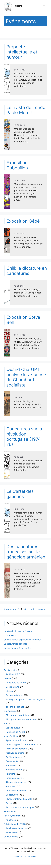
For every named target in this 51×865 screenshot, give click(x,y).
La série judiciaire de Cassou (18, 631)
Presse (9, 803)
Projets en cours (14, 778)
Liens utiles (9, 786)
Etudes (9, 691)
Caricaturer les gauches (15, 644)
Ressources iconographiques (20, 807)
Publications (12, 832)
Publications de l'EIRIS (15, 824)
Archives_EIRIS (13, 674)
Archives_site (10, 670)
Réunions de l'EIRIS (15, 732)
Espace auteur (13, 728)
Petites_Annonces (13, 815)
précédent (10, 609)
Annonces (11, 820)
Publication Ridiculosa (17, 828)
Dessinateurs (12, 687)
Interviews (11, 765)
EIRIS (18, 6)
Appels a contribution (16, 740)
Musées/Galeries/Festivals (19, 799)
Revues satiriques (14, 695)
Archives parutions (15, 753)
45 (32, 609)
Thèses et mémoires (16, 782)
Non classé (9, 811)
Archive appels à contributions (21, 744)
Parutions (10, 774)
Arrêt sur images (14, 757)
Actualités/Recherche (16, 790)
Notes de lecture (14, 769)
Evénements (12, 761)
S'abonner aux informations (25, 856)
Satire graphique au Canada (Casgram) (25, 699)
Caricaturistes (13, 795)
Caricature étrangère (16, 682)
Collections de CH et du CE (17, 648)
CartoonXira (10, 635)
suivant (40, 609)
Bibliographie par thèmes (18, 715)
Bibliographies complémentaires (22, 719)
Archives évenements (16, 748)
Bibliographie (10, 711)
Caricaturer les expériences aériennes (22, 639)
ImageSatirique (11, 736)
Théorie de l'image (15, 707)
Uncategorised (11, 836)
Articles (7, 678)
